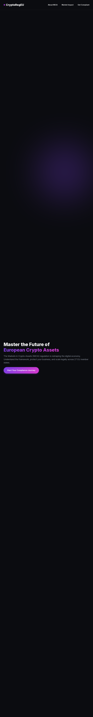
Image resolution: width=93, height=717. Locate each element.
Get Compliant (83, 5)
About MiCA (53, 5)
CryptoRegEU (15, 4)
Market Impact (67, 5)
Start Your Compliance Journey (21, 370)
